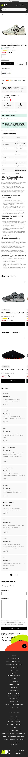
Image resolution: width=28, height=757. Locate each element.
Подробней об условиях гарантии (8, 118)
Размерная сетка (5, 60)
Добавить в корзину (20, 64)
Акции (14, 727)
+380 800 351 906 (20, 750)
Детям (14, 673)
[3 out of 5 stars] (8, 586)
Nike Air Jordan (14, 707)
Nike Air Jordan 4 (14, 693)
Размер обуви (14, 719)
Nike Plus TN (14, 681)
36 (3, 56)
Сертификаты (14, 742)
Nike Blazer (14, 701)
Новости (14, 716)
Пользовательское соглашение (14, 733)
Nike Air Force (14, 684)
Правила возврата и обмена (14, 739)
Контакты (14, 744)
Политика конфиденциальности (14, 736)
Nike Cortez (14, 690)
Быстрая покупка (8, 63)
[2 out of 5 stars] (5, 586)
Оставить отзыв (14, 628)
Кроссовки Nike (14, 658)
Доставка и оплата (14, 730)
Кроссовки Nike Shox (14, 664)
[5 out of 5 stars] (13, 586)
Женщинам (14, 667)
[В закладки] (26, 14)
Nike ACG (14, 687)
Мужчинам (14, 670)
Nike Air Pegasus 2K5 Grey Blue (12, 313)
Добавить (6, 309)
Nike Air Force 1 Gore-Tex (14, 704)
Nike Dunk (14, 678)
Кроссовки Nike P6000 (14, 661)
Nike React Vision (14, 675)
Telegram (17, 753)
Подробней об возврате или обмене (9, 129)
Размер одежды (14, 721)
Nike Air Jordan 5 (14, 696)
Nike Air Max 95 (14, 698)
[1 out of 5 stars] (2, 586)
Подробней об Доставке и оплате (8, 110)
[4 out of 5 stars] (11, 586)
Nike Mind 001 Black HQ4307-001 (12, 369)
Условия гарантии (14, 724)
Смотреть (13, 323)
